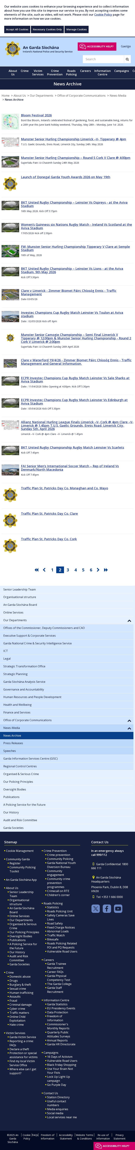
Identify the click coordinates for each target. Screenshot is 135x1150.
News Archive (14, 100)
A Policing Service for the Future (23, 946)
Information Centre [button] (102, 72)
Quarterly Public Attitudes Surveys (58, 1034)
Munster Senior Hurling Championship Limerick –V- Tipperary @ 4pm (73, 139)
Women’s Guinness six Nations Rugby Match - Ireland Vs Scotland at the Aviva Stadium (76, 226)
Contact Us (51, 1093)
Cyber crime (17, 1009)
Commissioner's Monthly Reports (58, 1026)
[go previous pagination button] (44, 569)
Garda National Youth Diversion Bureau (61, 865)
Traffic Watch (56, 935)
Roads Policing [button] (71, 72)
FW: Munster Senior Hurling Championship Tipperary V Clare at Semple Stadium (75, 248)
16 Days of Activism (59, 1057)
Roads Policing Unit (60, 911)
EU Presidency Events (61, 1008)
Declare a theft (19, 1049)
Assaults (15, 996)
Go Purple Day (56, 1085)
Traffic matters (19, 1013)
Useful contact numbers (56, 1103)
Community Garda (18, 859)
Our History (17, 952)
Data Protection (57, 1012)
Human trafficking (21, 993)
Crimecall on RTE (58, 891)
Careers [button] (85, 71)
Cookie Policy (103, 14)
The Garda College (59, 984)
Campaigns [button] (121, 71)
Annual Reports (57, 1040)
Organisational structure (19, 902)
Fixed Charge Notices (61, 927)
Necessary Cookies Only (47, 29)
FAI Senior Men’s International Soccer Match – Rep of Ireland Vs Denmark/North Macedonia (70, 468)
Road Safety (55, 923)
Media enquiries (57, 1109)
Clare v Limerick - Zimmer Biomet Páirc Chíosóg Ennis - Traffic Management (68, 292)
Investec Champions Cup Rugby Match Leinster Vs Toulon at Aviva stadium (72, 314)
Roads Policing (53, 903)
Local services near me (62, 1117)
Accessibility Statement (66, 1136)
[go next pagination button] (98, 569)
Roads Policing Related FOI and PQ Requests (62, 945)
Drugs (13, 981)
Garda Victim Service (22, 1037)
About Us (20, 96)
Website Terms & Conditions (84, 1136)
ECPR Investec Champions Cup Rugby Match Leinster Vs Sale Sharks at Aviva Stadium (75, 380)
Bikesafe (53, 939)
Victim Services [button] (38, 72)
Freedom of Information (55, 1018)
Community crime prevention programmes (58, 883)
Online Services (19, 916)
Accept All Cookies (17, 29)
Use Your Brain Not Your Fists (60, 1071)
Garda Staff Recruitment (55, 990)
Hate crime (16, 1025)
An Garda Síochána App (21, 880)
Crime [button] (25, 71)
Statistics (53, 907)
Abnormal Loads (58, 931)
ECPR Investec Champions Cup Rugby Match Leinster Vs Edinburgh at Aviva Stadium (74, 401)
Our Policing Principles (24, 932)
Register (15, 863)
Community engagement (55, 873)
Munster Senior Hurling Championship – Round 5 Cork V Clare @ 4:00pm (75, 158)
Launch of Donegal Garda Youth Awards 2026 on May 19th (65, 177)
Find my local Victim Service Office (22, 1063)
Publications (17, 940)
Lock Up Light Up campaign (58, 1079)
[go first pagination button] (37, 569)
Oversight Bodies (20, 936)
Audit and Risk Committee (18, 958)
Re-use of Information (103, 1136)
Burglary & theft (20, 985)
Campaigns (51, 1053)
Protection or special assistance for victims (23, 1055)
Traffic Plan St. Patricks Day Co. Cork (49, 539)
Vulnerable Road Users (62, 951)
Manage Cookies (76, 29)
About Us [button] (13, 72)
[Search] (127, 59)
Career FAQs (55, 972)
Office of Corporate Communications (81, 96)
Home (5, 96)
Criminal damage (20, 1005)
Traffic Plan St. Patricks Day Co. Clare (49, 513)
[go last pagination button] (106, 569)
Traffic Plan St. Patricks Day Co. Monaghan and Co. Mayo (64, 488)
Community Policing (60, 859)
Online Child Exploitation (17, 1019)
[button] (129, 620)
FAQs (35, 1135)
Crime (10, 972)
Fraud (13, 1001)
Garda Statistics (57, 1004)
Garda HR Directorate (61, 1044)
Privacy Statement (120, 1136)
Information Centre (56, 1000)
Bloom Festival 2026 (36, 115)
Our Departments (41, 96)
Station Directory (58, 1097)
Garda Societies (19, 964)
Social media (55, 1113)
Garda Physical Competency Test (58, 978)
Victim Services (15, 1033)
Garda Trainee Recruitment (56, 966)
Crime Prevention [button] (55, 72)
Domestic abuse (20, 976)
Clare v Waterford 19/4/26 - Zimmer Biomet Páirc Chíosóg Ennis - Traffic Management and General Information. (76, 362)
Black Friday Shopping (61, 1065)
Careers (49, 960)
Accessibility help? (100, 46)
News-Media (118, 96)
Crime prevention (58, 855)
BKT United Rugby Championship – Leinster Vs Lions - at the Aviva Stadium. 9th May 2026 (72, 270)
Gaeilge (126, 46)
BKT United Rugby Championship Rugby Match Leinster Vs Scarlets (72, 447)
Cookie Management (20, 851)
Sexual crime (17, 989)
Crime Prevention (55, 851)
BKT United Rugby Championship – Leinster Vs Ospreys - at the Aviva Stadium (74, 204)
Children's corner (58, 895)
